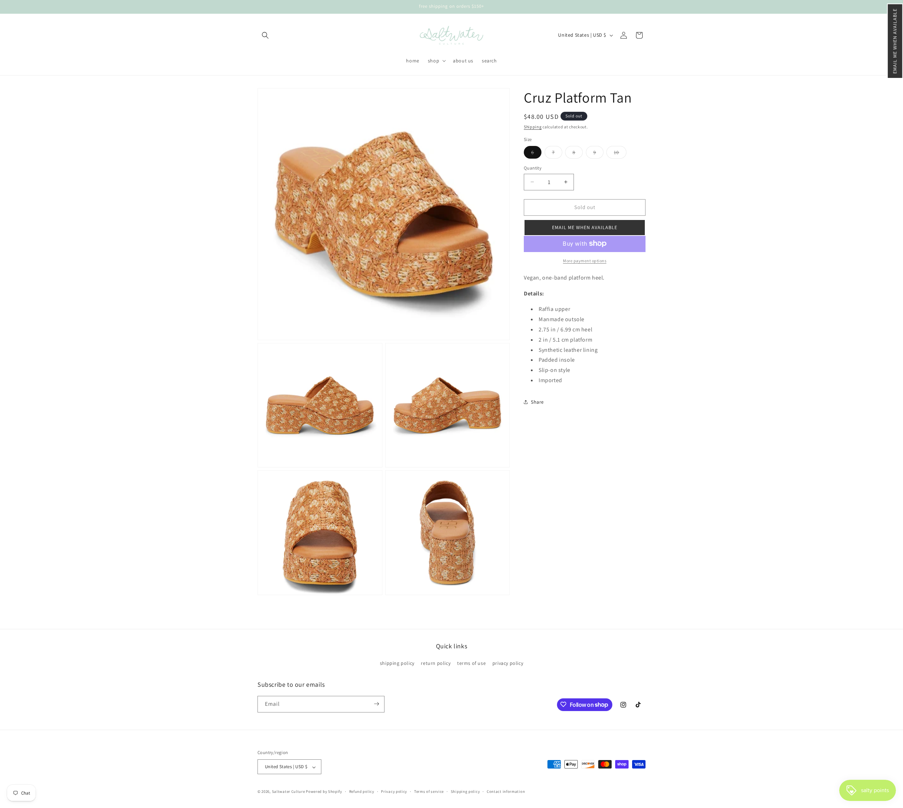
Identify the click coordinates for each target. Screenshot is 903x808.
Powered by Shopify (324, 791)
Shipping (533, 126)
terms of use (471, 663)
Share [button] (537, 401)
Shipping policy (465, 791)
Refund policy (361, 791)
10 (620, 154)
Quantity (532, 168)
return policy (435, 663)
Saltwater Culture (288, 791)
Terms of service (429, 791)
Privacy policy (394, 791)
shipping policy (397, 663)
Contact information (506, 791)
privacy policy (507, 663)
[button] (895, 41)
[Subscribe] (376, 704)
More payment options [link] (584, 260)
